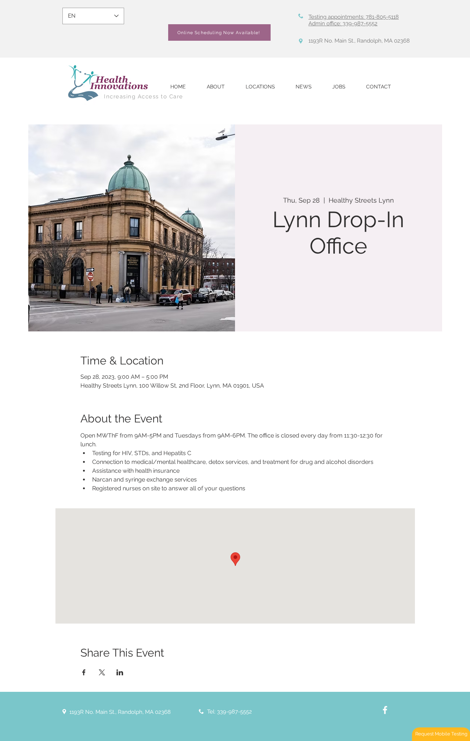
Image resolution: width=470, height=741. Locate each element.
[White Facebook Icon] (385, 710)
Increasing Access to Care (143, 96)
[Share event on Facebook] (83, 672)
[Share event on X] (101, 672)
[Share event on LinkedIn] (119, 672)
